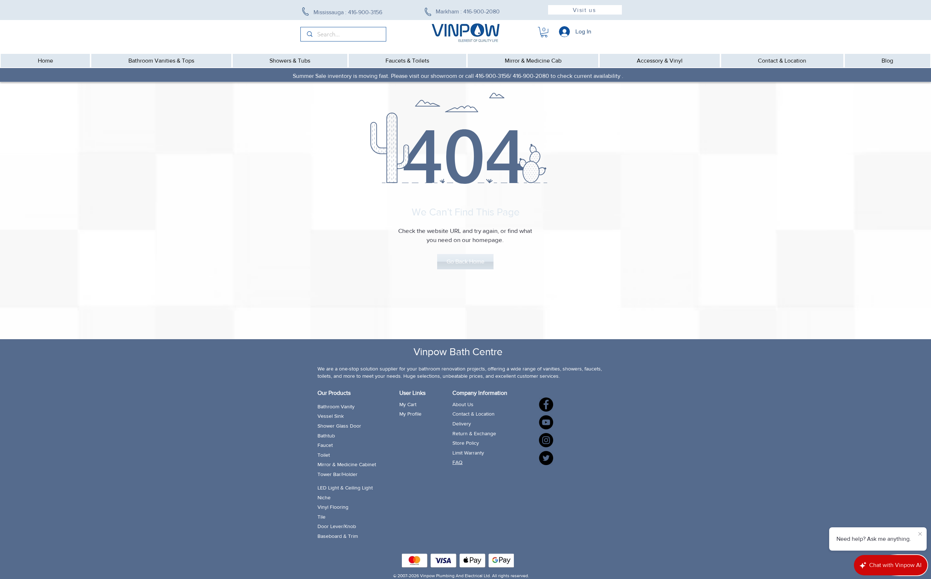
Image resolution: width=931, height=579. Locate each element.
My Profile (410, 414)
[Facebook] (546, 404)
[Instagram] (546, 440)
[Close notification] (920, 534)
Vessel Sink (330, 416)
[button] (544, 32)
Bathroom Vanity (336, 406)
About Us (463, 404)
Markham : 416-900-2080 (468, 11)
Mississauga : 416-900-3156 (348, 12)
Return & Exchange (474, 433)
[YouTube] (546, 422)
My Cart (407, 404)
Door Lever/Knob (336, 526)
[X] (546, 458)
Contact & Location (473, 414)
